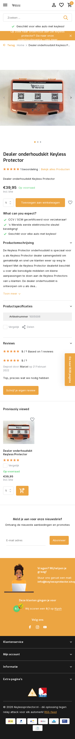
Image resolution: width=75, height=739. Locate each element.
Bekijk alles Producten (55, 169)
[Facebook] (30, 627)
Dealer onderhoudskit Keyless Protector (17, 452)
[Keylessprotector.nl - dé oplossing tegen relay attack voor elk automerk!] (22, 5)
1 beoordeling (29, 169)
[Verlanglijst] (61, 5)
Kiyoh (58, 608)
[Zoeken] (66, 18)
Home (20, 45)
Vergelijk (14, 326)
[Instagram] (37, 627)
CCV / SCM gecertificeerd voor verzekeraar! (37, 219)
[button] (34, 142)
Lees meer (51, 39)
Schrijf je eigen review (20, 390)
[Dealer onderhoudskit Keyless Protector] (18, 432)
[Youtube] (45, 627)
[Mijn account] (54, 5)
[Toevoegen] (22, 491)
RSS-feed (50, 712)
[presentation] (4, 97)
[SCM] (32, 692)
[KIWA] (43, 692)
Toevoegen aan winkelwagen (40, 202)
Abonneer (59, 540)
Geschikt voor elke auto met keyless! (32, 233)
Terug (11, 45)
